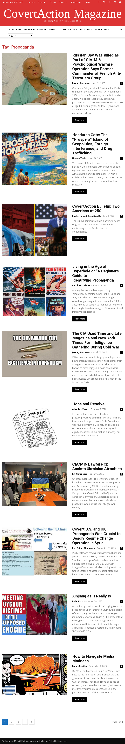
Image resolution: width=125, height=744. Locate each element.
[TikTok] (109, 2)
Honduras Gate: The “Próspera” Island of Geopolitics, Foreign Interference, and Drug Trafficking (92, 144)
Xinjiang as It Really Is (91, 596)
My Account (76, 2)
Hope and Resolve (88, 404)
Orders (53, 2)
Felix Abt (76, 601)
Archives (53, 29)
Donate (31, 2)
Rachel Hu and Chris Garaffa (86, 216)
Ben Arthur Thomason (83, 548)
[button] (121, 29)
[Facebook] (98, 2)
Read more (80, 120)
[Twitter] (114, 2)
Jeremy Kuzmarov (81, 83)
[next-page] (32, 722)
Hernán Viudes (79, 158)
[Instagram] (104, 2)
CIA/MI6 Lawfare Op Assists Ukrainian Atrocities (97, 466)
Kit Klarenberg (79, 474)
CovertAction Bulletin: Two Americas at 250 (96, 208)
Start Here (15, 29)
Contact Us (63, 2)
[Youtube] (120, 2)
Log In (87, 2)
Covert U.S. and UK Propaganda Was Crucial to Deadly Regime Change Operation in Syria (96, 536)
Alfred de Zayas (80, 409)
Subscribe (42, 2)
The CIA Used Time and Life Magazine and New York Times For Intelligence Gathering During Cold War (97, 340)
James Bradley (79, 666)
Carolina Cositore (81, 285)
